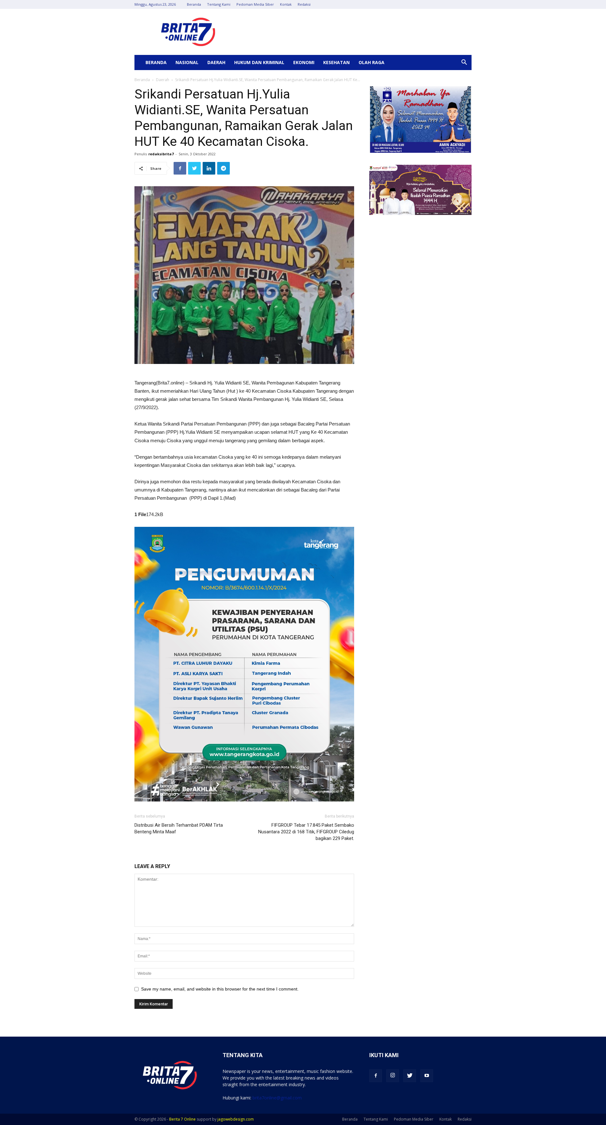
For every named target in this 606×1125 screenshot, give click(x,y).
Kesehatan (336, 62)
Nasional (187, 62)
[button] (464, 63)
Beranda (194, 4)
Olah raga (371, 62)
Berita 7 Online (182, 1119)
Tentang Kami (218, 4)
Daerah (216, 62)
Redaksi (304, 4)
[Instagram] (392, 1075)
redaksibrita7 (161, 154)
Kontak (286, 4)
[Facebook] (375, 1075)
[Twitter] (409, 1075)
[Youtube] (426, 1075)
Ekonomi (303, 62)
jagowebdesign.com (235, 1119)
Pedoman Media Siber (255, 4)
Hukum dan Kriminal (259, 62)
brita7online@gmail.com (277, 1098)
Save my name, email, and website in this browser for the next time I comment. (220, 988)
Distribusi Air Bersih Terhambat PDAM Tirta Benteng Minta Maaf (178, 828)
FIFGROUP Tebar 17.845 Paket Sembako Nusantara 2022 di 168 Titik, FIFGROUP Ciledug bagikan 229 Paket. (306, 831)
